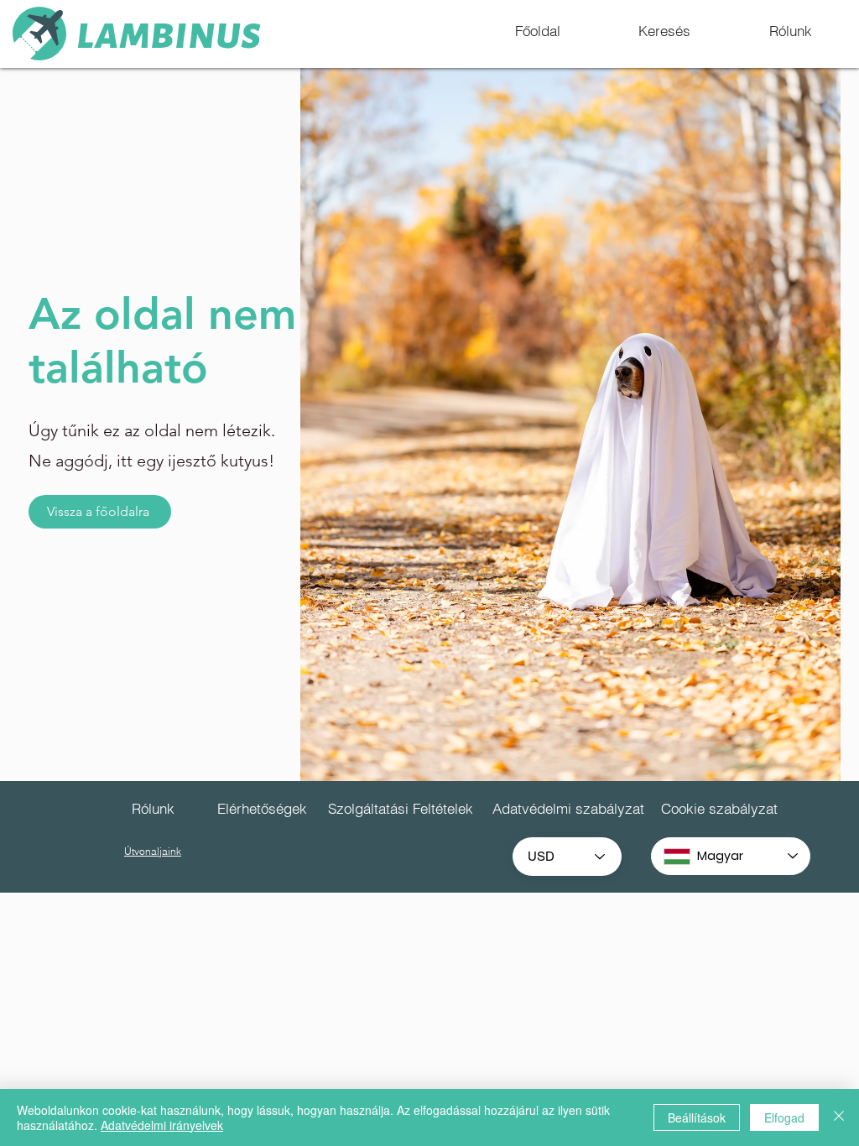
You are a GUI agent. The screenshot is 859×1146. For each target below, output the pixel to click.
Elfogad (784, 1117)
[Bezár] (839, 1117)
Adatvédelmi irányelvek (162, 1125)
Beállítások (697, 1117)
